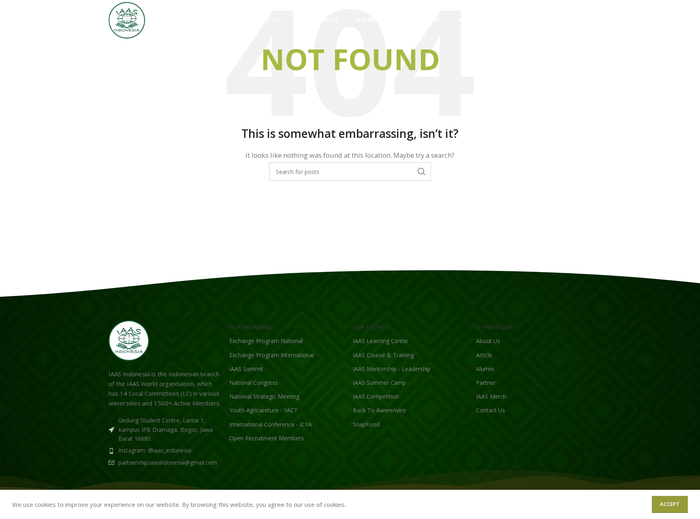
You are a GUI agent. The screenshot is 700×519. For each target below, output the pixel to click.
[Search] (587, 20)
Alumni (485, 369)
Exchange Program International (271, 355)
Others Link (494, 327)
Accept (670, 504)
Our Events (370, 327)
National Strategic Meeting (264, 396)
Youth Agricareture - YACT (263, 410)
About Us (488, 341)
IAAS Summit (246, 369)
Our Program (250, 327)
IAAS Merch (491, 396)
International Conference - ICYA (270, 424)
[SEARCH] (421, 171)
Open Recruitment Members (266, 438)
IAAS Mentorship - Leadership (392, 369)
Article (484, 355)
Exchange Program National (266, 341)
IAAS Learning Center (380, 341)
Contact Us (490, 410)
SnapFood (366, 424)
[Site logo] (127, 19)
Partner (485, 382)
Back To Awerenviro (379, 410)
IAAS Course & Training (383, 355)
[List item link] (165, 450)
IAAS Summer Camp (379, 382)
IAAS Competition (376, 396)
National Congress (253, 382)
